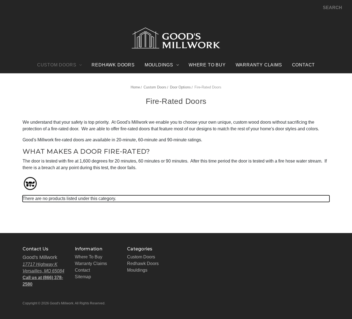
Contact (303, 65)
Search (332, 7)
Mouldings (159, 65)
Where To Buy (207, 65)
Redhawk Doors (113, 65)
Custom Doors (56, 65)
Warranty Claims (259, 65)
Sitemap (83, 276)
